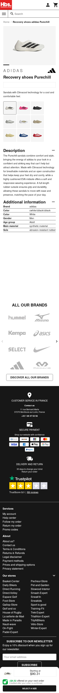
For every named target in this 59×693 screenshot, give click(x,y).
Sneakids (36, 601)
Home (6, 21)
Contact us (29, 405)
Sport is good (38, 604)
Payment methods (13, 561)
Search (19, 14)
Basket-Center (11, 581)
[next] (56, 341)
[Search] (12, 13)
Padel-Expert (10, 632)
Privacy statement (13, 568)
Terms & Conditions (14, 549)
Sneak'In (36, 597)
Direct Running (11, 589)
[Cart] (55, 4)
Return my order (12, 525)
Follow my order (12, 521)
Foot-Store (9, 601)
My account (9, 514)
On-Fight (8, 628)
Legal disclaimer (12, 557)
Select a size (29, 688)
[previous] (2, 341)
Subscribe (30, 665)
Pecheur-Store (39, 581)
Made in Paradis (12, 620)
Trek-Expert (37, 612)
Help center (9, 518)
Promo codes (10, 529)
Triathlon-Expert (40, 616)
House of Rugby (12, 612)
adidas (13, 70)
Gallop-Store (10, 604)
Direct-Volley (10, 593)
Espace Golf (10, 597)
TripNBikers (38, 620)
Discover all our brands (29, 377)
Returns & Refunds (14, 553)
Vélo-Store (37, 624)
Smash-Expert (39, 593)
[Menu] (4, 14)
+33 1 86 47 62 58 (29, 415)
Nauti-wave (9, 624)
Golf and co (9, 608)
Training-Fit (37, 608)
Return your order (29, 471)
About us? (8, 541)
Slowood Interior (40, 589)
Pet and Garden (40, 585)
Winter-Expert (39, 628)
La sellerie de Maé (13, 616)
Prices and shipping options (19, 564)
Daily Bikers (10, 585)
